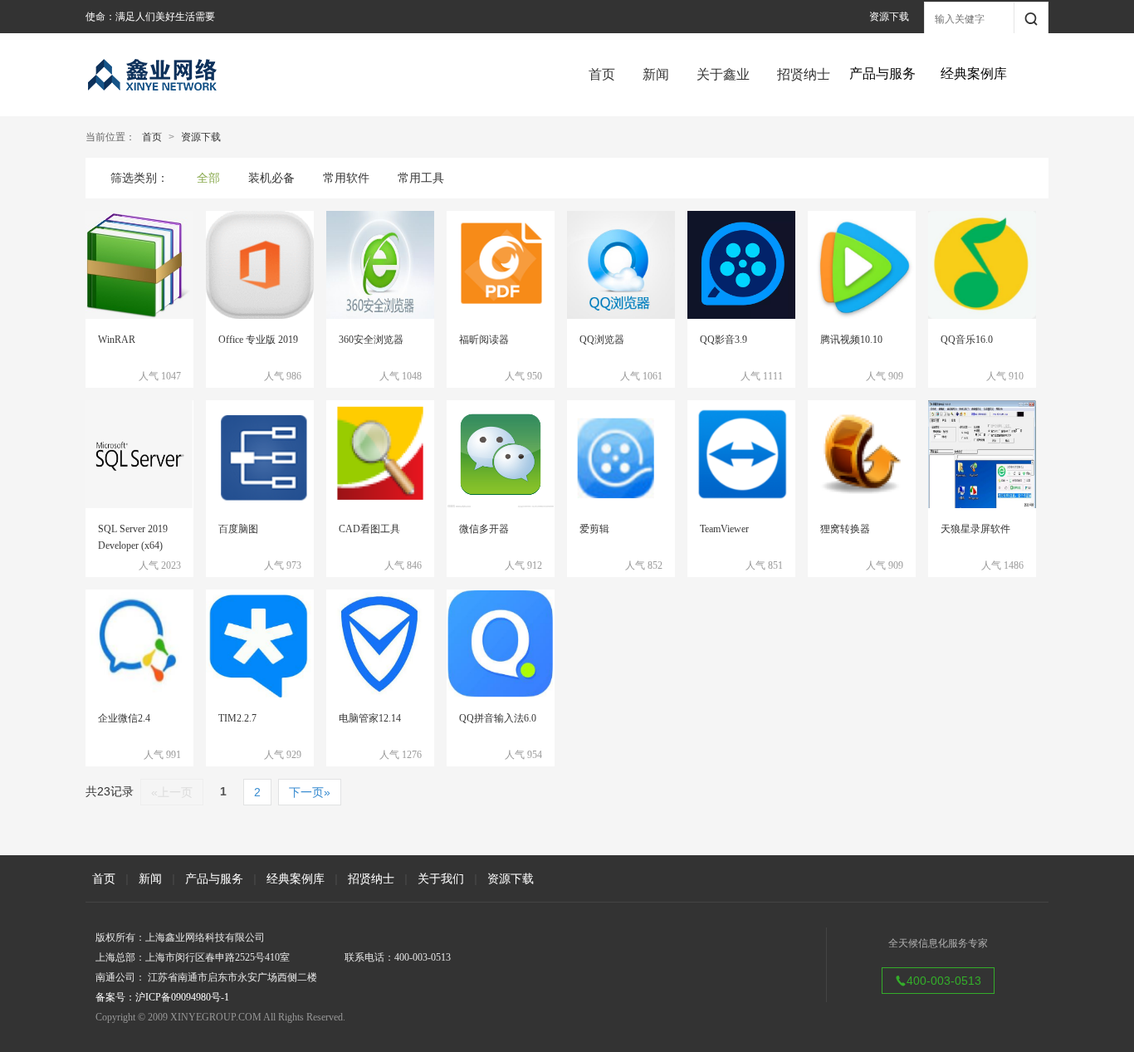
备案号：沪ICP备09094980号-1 (162, 997)
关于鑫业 (723, 74)
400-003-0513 (944, 980)
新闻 (656, 74)
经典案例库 (295, 878)
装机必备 (271, 177)
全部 (208, 177)
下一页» (309, 792)
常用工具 (421, 177)
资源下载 (889, 16)
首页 (602, 74)
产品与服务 (214, 878)
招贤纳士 (803, 74)
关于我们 (441, 878)
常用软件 (346, 177)
